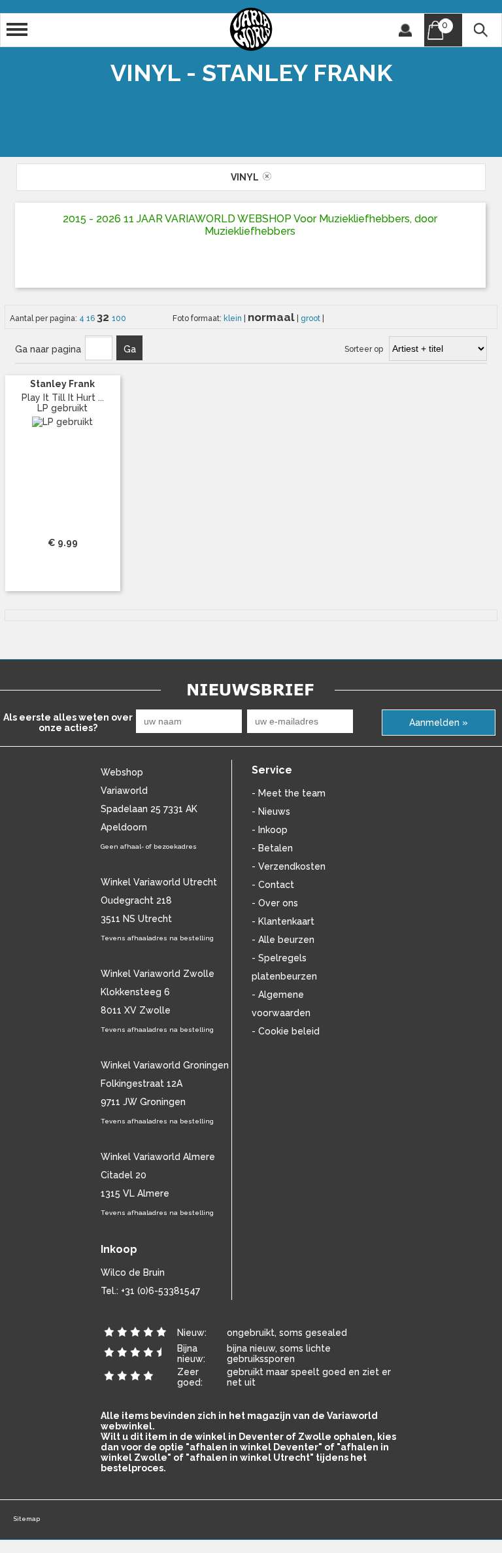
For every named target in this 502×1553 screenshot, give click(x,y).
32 (104, 317)
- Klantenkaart (283, 921)
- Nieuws (271, 811)
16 (91, 318)
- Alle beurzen (283, 939)
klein (234, 318)
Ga (130, 349)
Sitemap (26, 1518)
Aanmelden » (438, 722)
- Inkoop (270, 830)
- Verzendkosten (289, 866)
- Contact (273, 884)
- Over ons (275, 903)
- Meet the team (289, 793)
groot (311, 318)
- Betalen (272, 848)
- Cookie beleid (286, 1031)
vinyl (247, 177)
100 (119, 318)
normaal (272, 317)
